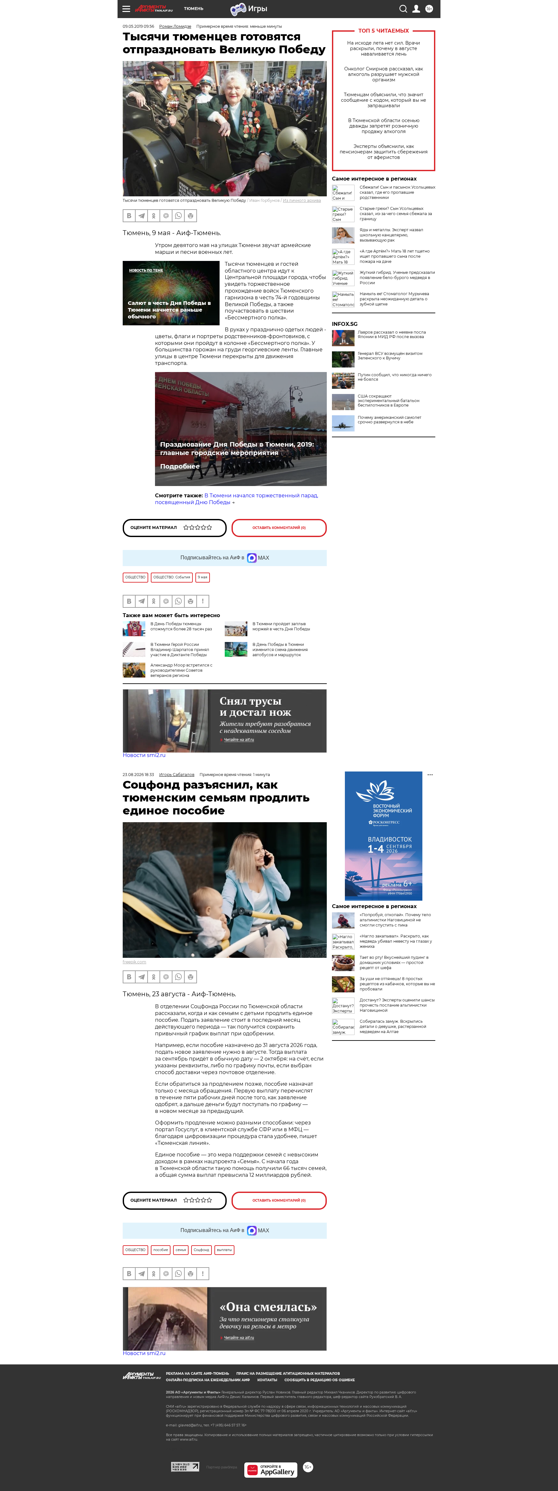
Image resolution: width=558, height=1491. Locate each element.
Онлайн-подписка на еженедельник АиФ (208, 1380)
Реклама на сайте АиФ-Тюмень (197, 1374)
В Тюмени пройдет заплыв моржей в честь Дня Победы (281, 626)
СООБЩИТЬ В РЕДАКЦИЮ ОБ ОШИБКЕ (319, 1380)
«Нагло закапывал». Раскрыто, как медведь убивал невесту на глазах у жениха (396, 941)
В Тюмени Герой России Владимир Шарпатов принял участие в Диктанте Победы (179, 649)
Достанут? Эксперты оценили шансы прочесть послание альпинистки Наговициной (397, 1005)
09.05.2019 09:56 (138, 26)
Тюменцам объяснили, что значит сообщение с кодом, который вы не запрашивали (383, 100)
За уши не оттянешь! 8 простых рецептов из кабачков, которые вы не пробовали (397, 983)
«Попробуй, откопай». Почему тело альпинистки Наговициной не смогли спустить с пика (395, 919)
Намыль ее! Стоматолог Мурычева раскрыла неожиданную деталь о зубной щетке (394, 298)
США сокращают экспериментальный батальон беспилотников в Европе (388, 401)
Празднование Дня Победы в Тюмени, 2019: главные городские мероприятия (237, 448)
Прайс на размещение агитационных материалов (288, 1374)
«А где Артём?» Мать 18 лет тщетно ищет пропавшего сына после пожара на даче (395, 256)
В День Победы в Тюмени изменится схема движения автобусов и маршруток (280, 649)
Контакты (267, 1380)
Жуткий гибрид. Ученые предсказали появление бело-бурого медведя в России (397, 277)
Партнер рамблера (221, 1467)
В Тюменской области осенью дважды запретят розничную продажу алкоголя (383, 126)
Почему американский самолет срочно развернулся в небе (389, 419)
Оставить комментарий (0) (279, 528)
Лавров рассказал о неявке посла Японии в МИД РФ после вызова (392, 334)
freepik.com (134, 961)
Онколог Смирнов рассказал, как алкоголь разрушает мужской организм (383, 74)
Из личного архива (302, 200)
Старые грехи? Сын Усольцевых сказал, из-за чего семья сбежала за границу (396, 213)
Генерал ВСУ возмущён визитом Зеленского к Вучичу (390, 355)
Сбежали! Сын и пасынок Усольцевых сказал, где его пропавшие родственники (397, 192)
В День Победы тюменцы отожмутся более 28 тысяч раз (181, 626)
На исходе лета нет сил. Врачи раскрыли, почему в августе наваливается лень (383, 48)
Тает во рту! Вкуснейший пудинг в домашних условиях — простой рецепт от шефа (394, 962)
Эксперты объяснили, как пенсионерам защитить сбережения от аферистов (384, 152)
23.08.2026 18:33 (138, 774)
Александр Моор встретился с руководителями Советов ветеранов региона (181, 670)
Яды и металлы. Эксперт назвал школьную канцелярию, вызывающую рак (391, 235)
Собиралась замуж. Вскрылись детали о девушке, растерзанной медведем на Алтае (393, 1026)
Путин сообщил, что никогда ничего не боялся (395, 377)
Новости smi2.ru (144, 755)
